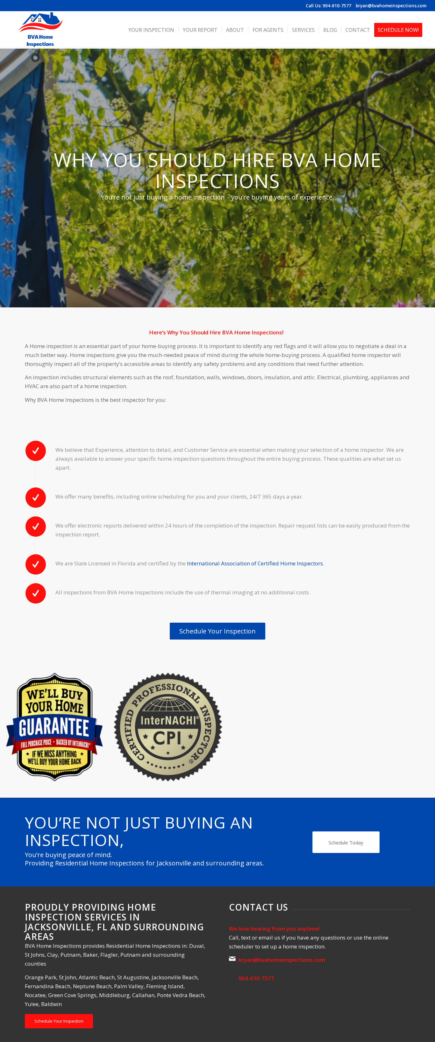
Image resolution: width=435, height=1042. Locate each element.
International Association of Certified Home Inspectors (255, 563)
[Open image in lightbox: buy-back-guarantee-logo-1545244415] (102, 774)
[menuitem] (151, 29)
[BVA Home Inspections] (40, 29)
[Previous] (14, 727)
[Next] (420, 727)
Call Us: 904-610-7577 (328, 6)
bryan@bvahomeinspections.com (391, 6)
